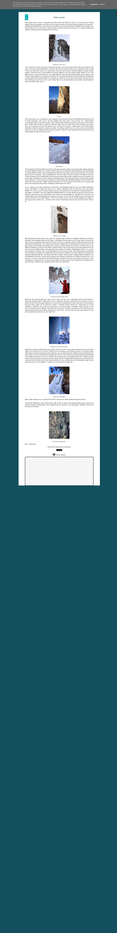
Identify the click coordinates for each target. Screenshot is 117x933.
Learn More (94, 4)
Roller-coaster (59, 17)
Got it (102, 4)
